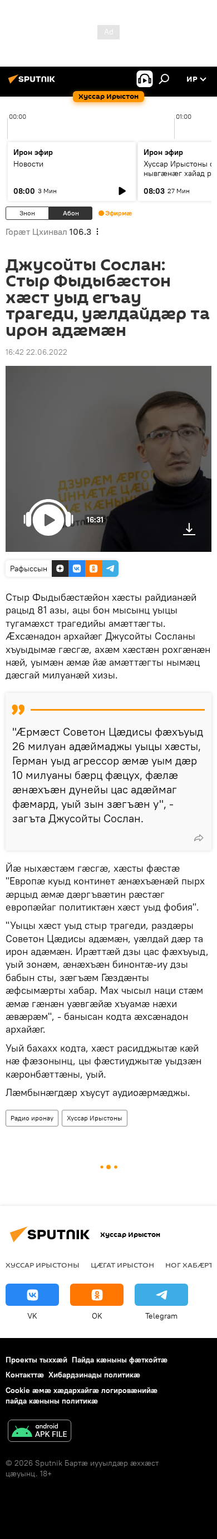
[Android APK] (39, 1432)
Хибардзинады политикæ (94, 1375)
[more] (199, 838)
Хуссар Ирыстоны (94, 1118)
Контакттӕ (25, 1375)
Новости (28, 164)
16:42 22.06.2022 (36, 352)
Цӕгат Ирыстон (122, 1265)
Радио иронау (32, 1118)
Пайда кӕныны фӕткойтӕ (119, 1360)
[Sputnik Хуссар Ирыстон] (33, 83)
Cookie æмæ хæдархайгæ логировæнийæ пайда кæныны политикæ (81, 1395)
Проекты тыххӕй (36, 1360)
